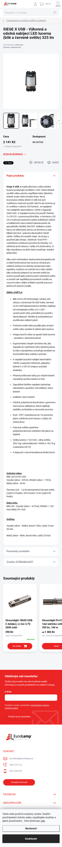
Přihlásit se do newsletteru (19, 717)
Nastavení (31, 828)
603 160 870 (16, 771)
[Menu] (58, 4)
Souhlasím (31, 838)
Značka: (12, 47)
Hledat (55, 13)
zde (43, 820)
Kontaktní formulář (19, 782)
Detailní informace (13, 154)
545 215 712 (16, 765)
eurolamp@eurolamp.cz (21, 758)
